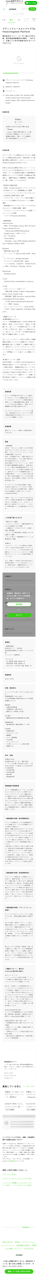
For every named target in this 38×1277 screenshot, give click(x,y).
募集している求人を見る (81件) (19, 1271)
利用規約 (34, 1245)
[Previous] (5, 60)
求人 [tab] (11, 20)
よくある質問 (9, 1248)
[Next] (32, 60)
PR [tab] (19, 20)
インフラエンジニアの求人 (23, 1185)
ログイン (24, 9)
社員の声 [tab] (34, 20)
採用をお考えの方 (8, 1242)
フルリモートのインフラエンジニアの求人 (17, 1178)
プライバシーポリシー (28, 1242)
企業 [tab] (3, 20)
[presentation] (19, 14)
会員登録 (32, 9)
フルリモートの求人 (9, 1174)
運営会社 (17, 1242)
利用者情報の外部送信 (23, 1245)
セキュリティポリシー (8, 1245)
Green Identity (28, 1248)
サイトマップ (18, 1248)
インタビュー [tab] (26, 20)
